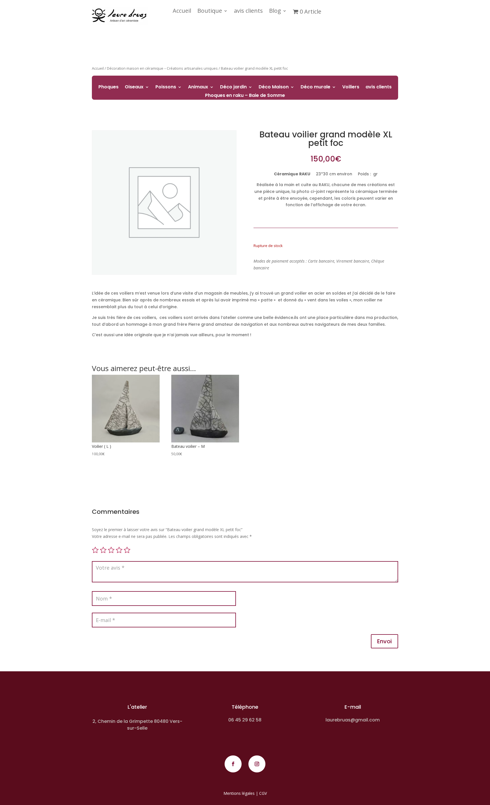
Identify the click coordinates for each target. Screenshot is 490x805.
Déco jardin (233, 87)
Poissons (165, 87)
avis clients (248, 11)
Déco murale (315, 87)
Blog (275, 11)
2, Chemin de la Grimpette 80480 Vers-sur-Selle (137, 724)
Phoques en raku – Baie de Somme (245, 96)
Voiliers (350, 87)
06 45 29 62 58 (244, 720)
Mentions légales (239, 793)
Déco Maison (274, 87)
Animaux (198, 87)
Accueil (182, 11)
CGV (263, 793)
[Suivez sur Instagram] (256, 763)
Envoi (384, 641)
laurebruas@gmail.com (353, 720)
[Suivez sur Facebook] (233, 763)
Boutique (209, 11)
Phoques (108, 87)
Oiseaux (134, 87)
